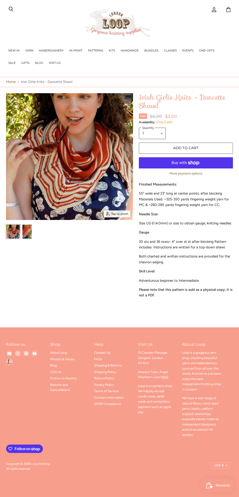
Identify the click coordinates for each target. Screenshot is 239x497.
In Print (75, 50)
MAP (164, 377)
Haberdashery (51, 50)
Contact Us (102, 353)
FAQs (98, 359)
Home (11, 82)
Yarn (29, 50)
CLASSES (170, 50)
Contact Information (109, 398)
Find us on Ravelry (63, 378)
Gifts (25, 63)
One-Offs (206, 50)
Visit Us (54, 63)
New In (14, 50)
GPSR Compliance (107, 404)
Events (187, 50)
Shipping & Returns (108, 365)
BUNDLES (151, 50)
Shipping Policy (105, 372)
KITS (112, 50)
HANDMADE (130, 50)
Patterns (95, 50)
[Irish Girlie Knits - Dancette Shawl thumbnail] (13, 231)
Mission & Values (62, 359)
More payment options (185, 173)
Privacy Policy (104, 385)
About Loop (58, 353)
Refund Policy (104, 378)
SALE (12, 63)
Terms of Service (106, 391)
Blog (39, 63)
